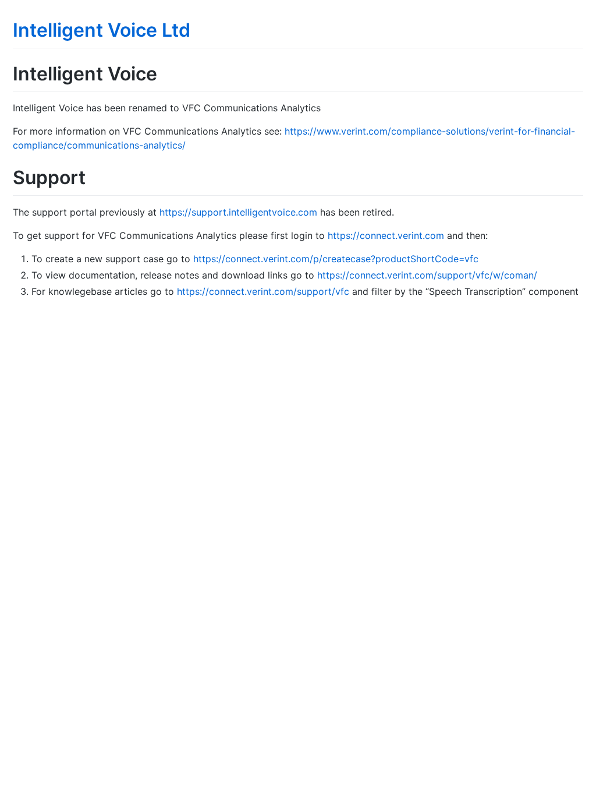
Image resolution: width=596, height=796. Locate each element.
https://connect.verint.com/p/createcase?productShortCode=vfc (335, 259)
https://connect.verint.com (386, 235)
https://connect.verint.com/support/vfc (263, 291)
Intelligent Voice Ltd (101, 30)
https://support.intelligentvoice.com (238, 212)
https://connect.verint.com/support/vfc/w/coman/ (427, 275)
